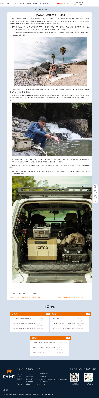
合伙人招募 (21, 3)
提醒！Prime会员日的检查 (40, 352)
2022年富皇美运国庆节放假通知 (21, 318)
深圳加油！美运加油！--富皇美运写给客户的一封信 (26, 323)
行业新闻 (40, 9)
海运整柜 (19, 381)
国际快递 (19, 379)
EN (64, 3)
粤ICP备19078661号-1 (48, 394)
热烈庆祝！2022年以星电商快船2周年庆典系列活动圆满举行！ (29, 328)
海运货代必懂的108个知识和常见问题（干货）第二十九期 (68, 328)
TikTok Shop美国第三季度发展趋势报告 (63, 323)
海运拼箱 (19, 384)
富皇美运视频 (29, 376)
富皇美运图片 (29, 379)
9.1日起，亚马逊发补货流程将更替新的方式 (44, 342)
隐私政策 (28, 384)
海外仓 (19, 376)
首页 (8, 3)
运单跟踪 (45, 3)
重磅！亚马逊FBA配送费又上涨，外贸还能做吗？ (46, 347)
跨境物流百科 (37, 3)
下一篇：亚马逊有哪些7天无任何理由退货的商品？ (71, 297)
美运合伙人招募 (30, 381)
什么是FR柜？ (56, 318)
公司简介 (28, 374)
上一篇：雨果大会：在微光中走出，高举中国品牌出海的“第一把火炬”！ (28, 297)
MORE (47, 314)
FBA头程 (19, 374)
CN (60, 3)
